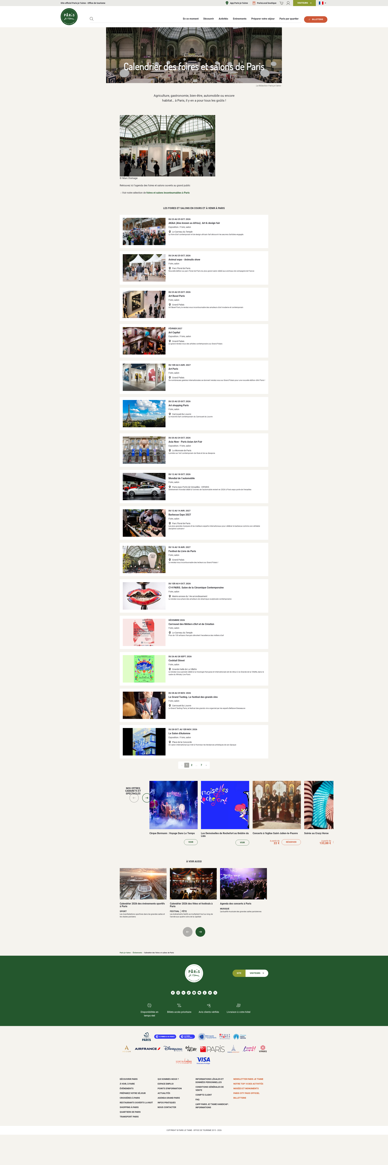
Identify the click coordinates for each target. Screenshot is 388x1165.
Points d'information (170, 1088)
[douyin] (205, 993)
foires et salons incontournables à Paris (168, 192)
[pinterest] (194, 993)
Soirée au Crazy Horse (316, 833)
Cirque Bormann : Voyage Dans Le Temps (172, 833)
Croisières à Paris (130, 1098)
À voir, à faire (127, 1084)
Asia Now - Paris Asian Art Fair (185, 441)
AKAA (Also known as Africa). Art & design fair (194, 223)
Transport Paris (129, 1116)
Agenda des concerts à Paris (235, 903)
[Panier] (281, 3)
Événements (137, 953)
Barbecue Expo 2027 (180, 514)
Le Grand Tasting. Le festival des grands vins (193, 697)
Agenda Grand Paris (169, 1098)
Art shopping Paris (179, 405)
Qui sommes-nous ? (168, 1079)
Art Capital (174, 332)
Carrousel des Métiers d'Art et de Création (191, 624)
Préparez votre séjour (133, 1093)
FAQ (197, 1099)
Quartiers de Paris (130, 1112)
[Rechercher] (92, 19)
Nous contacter (167, 1107)
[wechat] (199, 993)
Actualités (164, 1093)
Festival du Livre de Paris (182, 551)
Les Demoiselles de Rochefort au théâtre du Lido (225, 834)
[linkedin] (183, 993)
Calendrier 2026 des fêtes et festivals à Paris (191, 905)
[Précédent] (134, 798)
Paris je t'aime (125, 953)
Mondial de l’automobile (182, 478)
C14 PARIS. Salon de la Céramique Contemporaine (196, 587)
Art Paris (173, 368)
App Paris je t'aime (239, 3)
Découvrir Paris (129, 1079)
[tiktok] (189, 993)
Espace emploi (166, 1084)
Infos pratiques (167, 1102)
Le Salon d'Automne (179, 733)
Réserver (291, 842)
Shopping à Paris (129, 1107)
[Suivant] (147, 798)
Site (239, 973)
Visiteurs (255, 973)
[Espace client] (288, 3)
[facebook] (173, 993)
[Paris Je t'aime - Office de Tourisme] (69, 16)
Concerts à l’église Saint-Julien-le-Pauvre (275, 833)
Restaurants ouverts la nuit (136, 1102)
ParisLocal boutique (266, 3)
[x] (215, 993)
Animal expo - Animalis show (184, 259)
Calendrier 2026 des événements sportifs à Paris (142, 905)
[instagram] (178, 993)
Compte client (204, 1095)
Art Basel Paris (177, 296)
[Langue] (323, 3)
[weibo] (210, 993)
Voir (190, 842)
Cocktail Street (177, 660)
